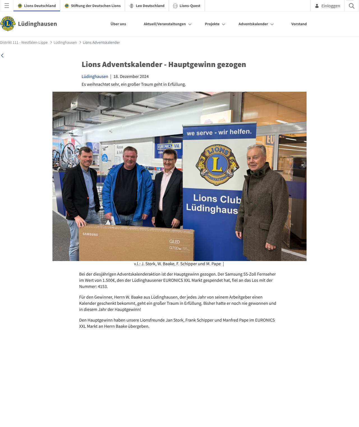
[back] (2, 55)
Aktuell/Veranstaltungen (165, 23)
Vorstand (299, 23)
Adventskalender (253, 23)
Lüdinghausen (95, 76)
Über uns (118, 23)
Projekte (212, 23)
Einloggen (330, 5)
